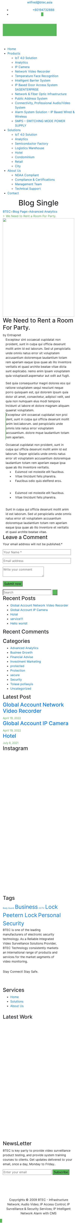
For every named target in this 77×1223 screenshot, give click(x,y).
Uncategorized (20, 688)
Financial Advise (21, 657)
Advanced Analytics (24, 648)
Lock (51, 907)
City (18, 166)
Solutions (14, 130)
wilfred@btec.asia (39, 2)
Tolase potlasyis (21, 684)
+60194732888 (43, 10)
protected (17, 666)
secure (15, 675)
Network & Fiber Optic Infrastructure (41, 94)
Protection (17, 670)
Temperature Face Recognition (36, 76)
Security (16, 679)
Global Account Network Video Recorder (39, 605)
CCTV (41, 908)
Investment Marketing (25, 661)
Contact (13, 193)
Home (11, 49)
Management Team (28, 184)
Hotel (19, 152)
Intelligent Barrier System (32, 80)
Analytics (21, 62)
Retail (19, 161)
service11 (16, 619)
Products (13, 53)
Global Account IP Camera (29, 610)
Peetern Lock (20, 915)
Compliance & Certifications (35, 179)
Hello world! (18, 623)
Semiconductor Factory (31, 143)
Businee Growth (21, 652)
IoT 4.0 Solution (26, 58)
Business (26, 907)
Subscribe (61, 1172)
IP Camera (22, 67)
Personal (49, 915)
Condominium (25, 157)
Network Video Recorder (32, 71)
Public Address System (31, 98)
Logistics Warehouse (29, 148)
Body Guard (8, 908)
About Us (14, 170)
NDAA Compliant (27, 175)
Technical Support (28, 188)
